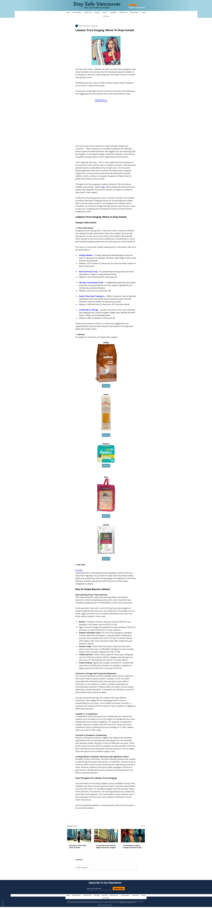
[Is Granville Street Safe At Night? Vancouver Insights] (106, 835)
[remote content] (106, 120)
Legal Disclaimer (122, 902)
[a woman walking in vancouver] (79, 835)
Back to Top (3, 902)
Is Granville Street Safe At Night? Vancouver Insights (106, 846)
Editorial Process (130, 902)
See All (143, 826)
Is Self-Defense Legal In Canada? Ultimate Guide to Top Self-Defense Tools (132, 846)
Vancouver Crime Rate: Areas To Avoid (77, 846)
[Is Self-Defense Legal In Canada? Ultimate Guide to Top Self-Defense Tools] (133, 835)
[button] (133, 5)
